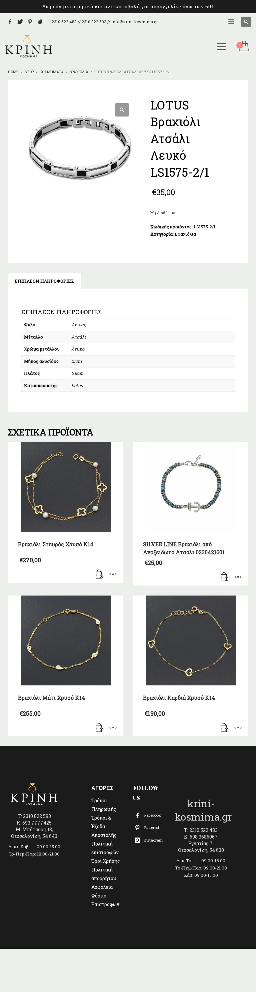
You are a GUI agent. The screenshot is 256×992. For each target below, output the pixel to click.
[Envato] (40, 22)
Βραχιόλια (185, 234)
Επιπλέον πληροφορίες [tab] (44, 281)
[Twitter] (20, 22)
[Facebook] (10, 22)
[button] (122, 110)
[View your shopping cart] (243, 46)
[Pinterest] (30, 22)
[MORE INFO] (113, 574)
